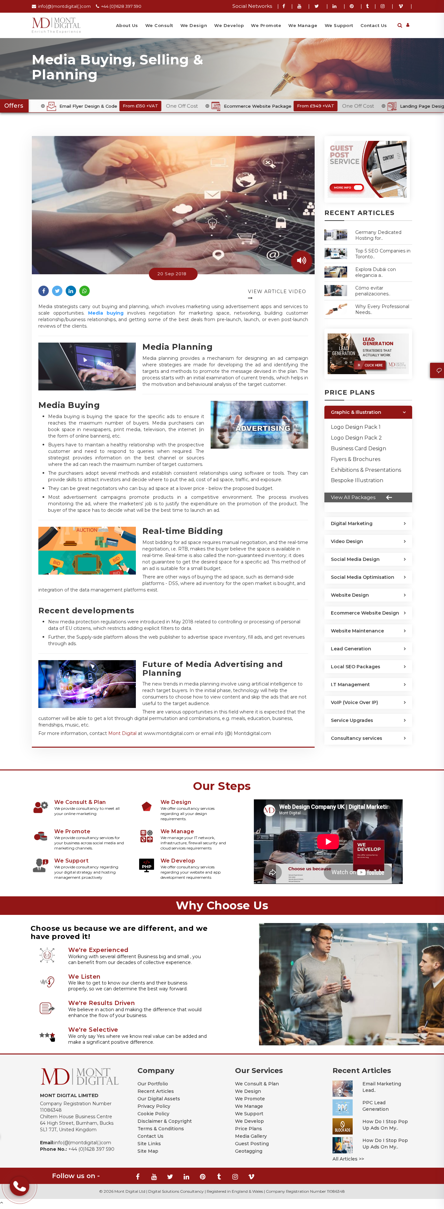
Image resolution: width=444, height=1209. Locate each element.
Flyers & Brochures (355, 459)
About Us (127, 25)
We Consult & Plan (257, 1084)
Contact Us (373, 25)
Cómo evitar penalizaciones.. (372, 291)
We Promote (266, 25)
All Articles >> (348, 1159)
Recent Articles (155, 1091)
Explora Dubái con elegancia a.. (375, 272)
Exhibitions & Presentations (366, 470)
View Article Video (277, 291)
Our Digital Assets (158, 1099)
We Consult (159, 25)
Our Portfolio (152, 1084)
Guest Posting (252, 1144)
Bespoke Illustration (357, 480)
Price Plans (248, 1129)
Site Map (147, 1151)
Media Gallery (251, 1136)
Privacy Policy (153, 1106)
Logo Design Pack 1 (356, 427)
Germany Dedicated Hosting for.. (378, 235)
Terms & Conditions (160, 1129)
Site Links (149, 1144)
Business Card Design (358, 448)
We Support (339, 25)
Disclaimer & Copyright (164, 1121)
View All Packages (353, 497)
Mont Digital (122, 733)
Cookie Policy (153, 1114)
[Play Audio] (301, 261)
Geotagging (248, 1151)
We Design (193, 25)
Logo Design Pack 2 (356, 438)
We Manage (303, 25)
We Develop (229, 25)
